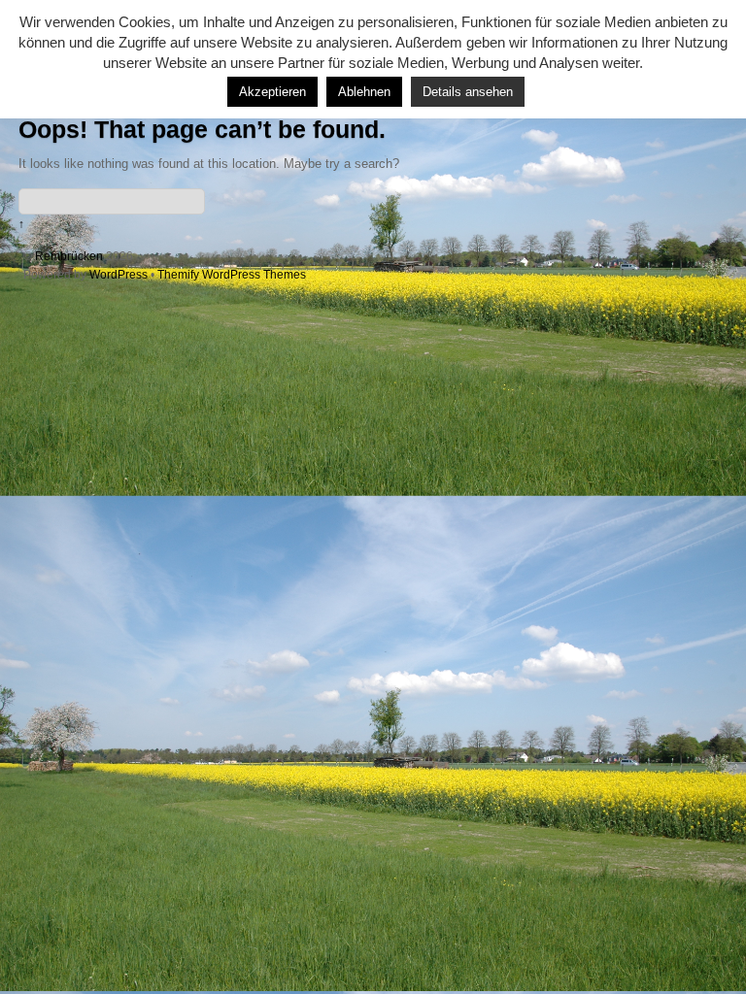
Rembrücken (69, 255)
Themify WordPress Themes (231, 274)
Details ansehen (468, 91)
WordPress (118, 274)
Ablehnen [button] (364, 91)
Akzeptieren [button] (272, 91)
